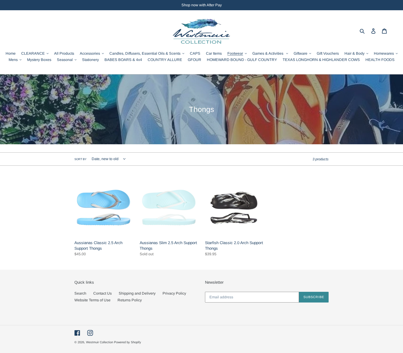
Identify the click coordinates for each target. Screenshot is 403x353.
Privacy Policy (174, 293)
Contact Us (102, 293)
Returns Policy (130, 300)
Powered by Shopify (127, 342)
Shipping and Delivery (137, 293)
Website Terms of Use (92, 300)
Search (80, 293)
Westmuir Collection (99, 342)
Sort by (80, 159)
